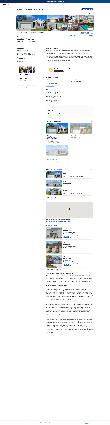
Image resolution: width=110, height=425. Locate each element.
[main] (55, 218)
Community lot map (54, 113)
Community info (20, 9)
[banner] (55, 1)
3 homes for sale (67, 265)
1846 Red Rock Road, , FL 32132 (81, 35)
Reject (94, 423)
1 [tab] (26, 87)
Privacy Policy (22, 423)
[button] (87, 9)
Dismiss (102, 423)
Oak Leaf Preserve (41, 32)
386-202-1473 (21, 61)
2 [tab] (28, 87)
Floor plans (35, 9)
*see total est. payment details (52, 138)
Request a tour (22, 58)
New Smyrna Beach (34, 32)
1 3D (92, 32)
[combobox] (100, 5)
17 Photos (82, 32)
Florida (22, 32)
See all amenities (50, 85)
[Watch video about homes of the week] (50, 69)
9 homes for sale (67, 237)
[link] (31, 23)
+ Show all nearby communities (53, 269)
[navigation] (31, 32)
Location (41, 9)
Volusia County (26, 32)
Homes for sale (29, 9)
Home (18, 32)
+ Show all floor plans (51, 197)
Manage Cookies (86, 423)
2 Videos (87, 32)
